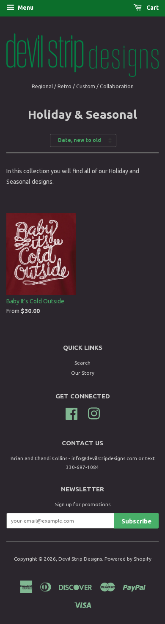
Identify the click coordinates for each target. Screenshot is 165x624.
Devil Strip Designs (80, 558)
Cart (152, 7)
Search (82, 362)
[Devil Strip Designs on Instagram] (94, 412)
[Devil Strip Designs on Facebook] (71, 412)
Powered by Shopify (127, 558)
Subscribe (136, 521)
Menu (24, 7)
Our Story (82, 373)
